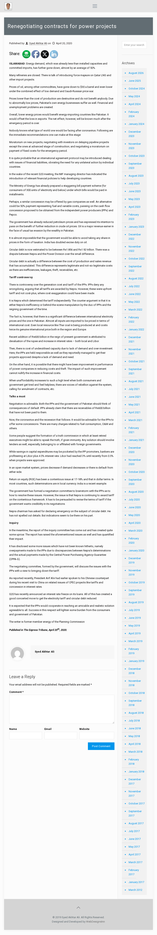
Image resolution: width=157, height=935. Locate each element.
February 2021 (134, 430)
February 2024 (134, 114)
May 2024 (134, 96)
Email (48, 729)
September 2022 (135, 268)
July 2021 (134, 389)
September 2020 (135, 482)
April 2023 (134, 206)
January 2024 (136, 123)
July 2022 (134, 286)
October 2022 (137, 258)
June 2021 (135, 396)
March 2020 (135, 530)
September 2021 (135, 371)
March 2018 (135, 751)
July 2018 (134, 720)
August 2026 (136, 73)
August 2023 (136, 175)
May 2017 (134, 846)
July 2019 (134, 610)
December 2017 (135, 781)
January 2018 (136, 771)
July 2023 (134, 183)
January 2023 (136, 226)
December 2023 (135, 134)
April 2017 (134, 854)
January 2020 (136, 550)
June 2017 (135, 838)
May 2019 (134, 625)
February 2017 (134, 872)
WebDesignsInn (95, 921)
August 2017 (136, 823)
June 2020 (135, 507)
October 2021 (137, 361)
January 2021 (136, 440)
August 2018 (136, 712)
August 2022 (136, 278)
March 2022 (135, 309)
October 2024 (137, 88)
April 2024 (134, 104)
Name (13, 729)
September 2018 (135, 703)
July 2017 (134, 831)
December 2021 (135, 339)
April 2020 (134, 522)
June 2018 (135, 728)
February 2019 (134, 651)
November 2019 (135, 572)
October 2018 (137, 692)
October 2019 (137, 582)
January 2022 (136, 329)
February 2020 (134, 540)
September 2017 (135, 813)
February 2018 (134, 761)
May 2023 (134, 199)
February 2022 (134, 319)
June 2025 (135, 80)
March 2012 (135, 889)
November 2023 (135, 146)
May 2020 (134, 515)
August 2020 (136, 491)
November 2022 (135, 248)
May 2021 (134, 404)
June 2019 (135, 617)
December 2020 (135, 450)
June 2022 (135, 294)
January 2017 (136, 882)
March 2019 (135, 641)
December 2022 (135, 236)
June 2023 (135, 191)
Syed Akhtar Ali (38, 43)
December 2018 (135, 671)
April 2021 (134, 412)
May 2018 (134, 736)
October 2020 (137, 471)
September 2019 (135, 592)
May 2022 (134, 301)
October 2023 (137, 155)
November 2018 (135, 683)
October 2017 (137, 803)
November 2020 (135, 462)
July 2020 (134, 499)
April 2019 (134, 633)
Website (84, 729)
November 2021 (135, 351)
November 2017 (135, 793)
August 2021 (136, 381)
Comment (16, 691)
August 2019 (136, 602)
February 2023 (134, 216)
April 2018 (134, 743)
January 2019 (136, 661)
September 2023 (135, 165)
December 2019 (135, 560)
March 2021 (135, 420)
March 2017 (135, 862)
